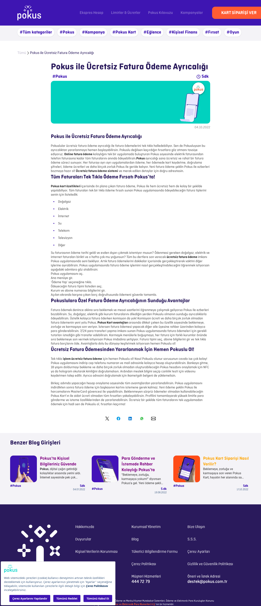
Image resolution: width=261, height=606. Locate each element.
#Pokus (67, 32)
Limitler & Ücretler (125, 13)
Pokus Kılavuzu (160, 13)
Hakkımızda (84, 527)
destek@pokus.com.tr (207, 581)
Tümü (21, 53)
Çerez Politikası (143, 564)
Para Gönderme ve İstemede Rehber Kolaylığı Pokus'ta (138, 464)
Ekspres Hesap (91, 13)
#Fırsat (212, 32)
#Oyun (233, 32)
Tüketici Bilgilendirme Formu (154, 552)
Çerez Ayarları (198, 552)
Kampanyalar (192, 13)
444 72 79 (140, 581)
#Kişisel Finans (183, 32)
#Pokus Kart (124, 32)
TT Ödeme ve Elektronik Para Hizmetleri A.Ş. (131, 604)
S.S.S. (192, 539)
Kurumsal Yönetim (146, 527)
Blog (135, 539)
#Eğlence (152, 32)
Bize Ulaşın (196, 527)
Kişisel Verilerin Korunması (96, 552)
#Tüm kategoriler (36, 32)
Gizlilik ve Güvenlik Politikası (210, 564)
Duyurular (83, 539)
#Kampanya (93, 32)
